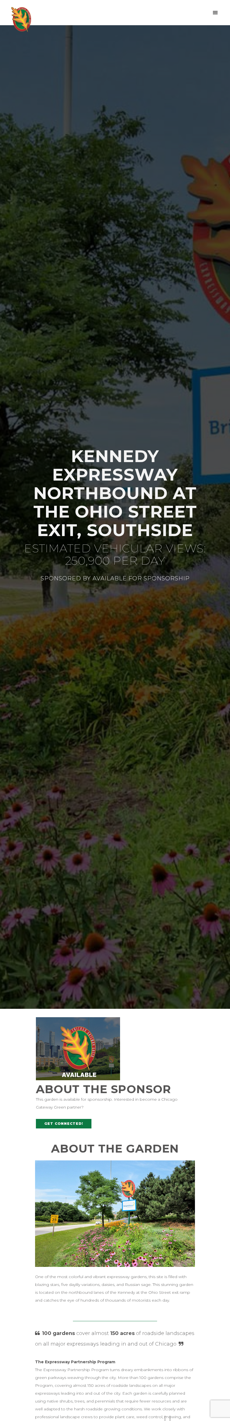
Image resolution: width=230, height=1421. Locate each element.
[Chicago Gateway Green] (21, 19)
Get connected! (63, 1123)
